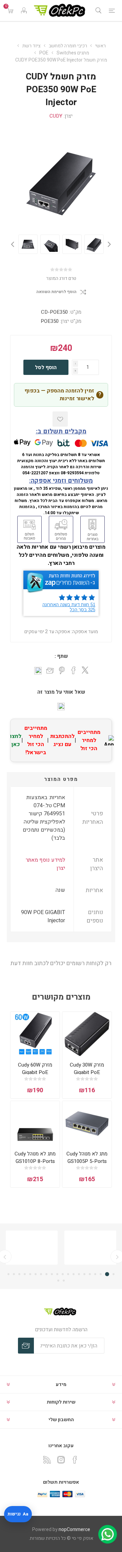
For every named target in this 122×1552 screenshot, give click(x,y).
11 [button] (57, 1274)
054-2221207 (35, 473)
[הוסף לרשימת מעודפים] (60, 419)
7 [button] (79, 1274)
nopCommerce (74, 1529)
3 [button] (102, 1274)
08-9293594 (72, 473)
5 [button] (90, 1274)
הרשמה (26, 1346)
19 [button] (14, 1274)
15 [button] (36, 1274)
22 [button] (58, 1281)
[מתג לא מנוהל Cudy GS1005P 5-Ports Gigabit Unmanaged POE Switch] (86, 1123)
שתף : (61, 656)
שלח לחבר (50, 671)
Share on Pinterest (61, 670)
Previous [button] (108, 244)
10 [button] (63, 1274)
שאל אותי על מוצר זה (61, 692)
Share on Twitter (85, 670)
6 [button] (84, 1274)
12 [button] (52, 1274)
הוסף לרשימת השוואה (56, 292)
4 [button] (95, 1274)
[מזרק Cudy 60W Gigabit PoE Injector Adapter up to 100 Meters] (35, 1034)
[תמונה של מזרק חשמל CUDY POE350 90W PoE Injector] (28, 244)
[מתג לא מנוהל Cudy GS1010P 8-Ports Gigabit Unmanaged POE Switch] (35, 1123)
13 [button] (46, 1274)
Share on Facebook (73, 670)
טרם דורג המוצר (61, 278)
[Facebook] (74, 1459)
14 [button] (41, 1274)
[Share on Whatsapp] (38, 671)
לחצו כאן (15, 740)
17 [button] (25, 1274)
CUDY (55, 116)
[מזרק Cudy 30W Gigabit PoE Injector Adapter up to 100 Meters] (86, 1034)
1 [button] (114, 1274)
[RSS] (47, 1459)
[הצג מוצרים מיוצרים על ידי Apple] (32, 1248)
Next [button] (13, 244)
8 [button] (74, 1274)
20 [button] (8, 1274)
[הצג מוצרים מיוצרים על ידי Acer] (90, 1248)
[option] (28, 244)
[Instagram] (61, 1459)
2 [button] (108, 1274)
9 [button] (68, 1274)
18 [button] (19, 1274)
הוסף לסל (46, 367)
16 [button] (30, 1274)
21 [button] (64, 1281)
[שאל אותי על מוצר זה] (61, 706)
